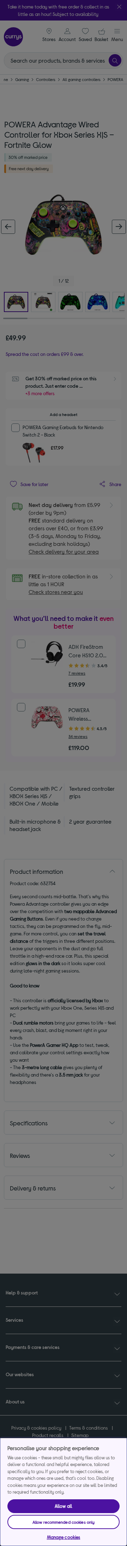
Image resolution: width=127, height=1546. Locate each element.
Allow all (63, 1506)
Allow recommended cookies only (63, 1521)
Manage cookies (63, 1537)
